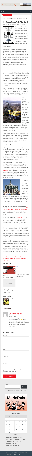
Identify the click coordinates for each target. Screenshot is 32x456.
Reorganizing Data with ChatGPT (14, 437)
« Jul (15, 434)
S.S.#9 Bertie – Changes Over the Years (15, 439)
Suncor (8, 260)
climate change (23, 256)
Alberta (7, 256)
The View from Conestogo (11, 452)
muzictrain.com (22, 390)
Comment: (5, 335)
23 (6, 429)
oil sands (18, 258)
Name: (4, 349)
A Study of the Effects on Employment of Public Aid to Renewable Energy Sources (16, 209)
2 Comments (22, 24)
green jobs (12, 258)
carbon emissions (14, 256)
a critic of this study (20, 217)
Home (4, 18)
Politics (15, 24)
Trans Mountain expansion (15, 313)
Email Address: (6, 356)
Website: (5, 363)
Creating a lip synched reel (12, 445)
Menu (2, 11)
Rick (7, 24)
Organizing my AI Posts (11, 443)
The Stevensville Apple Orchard (13, 441)
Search (6, 384)
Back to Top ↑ (22, 454)
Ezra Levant (6, 258)
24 (9, 429)
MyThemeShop (14, 454)
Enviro (8, 18)
